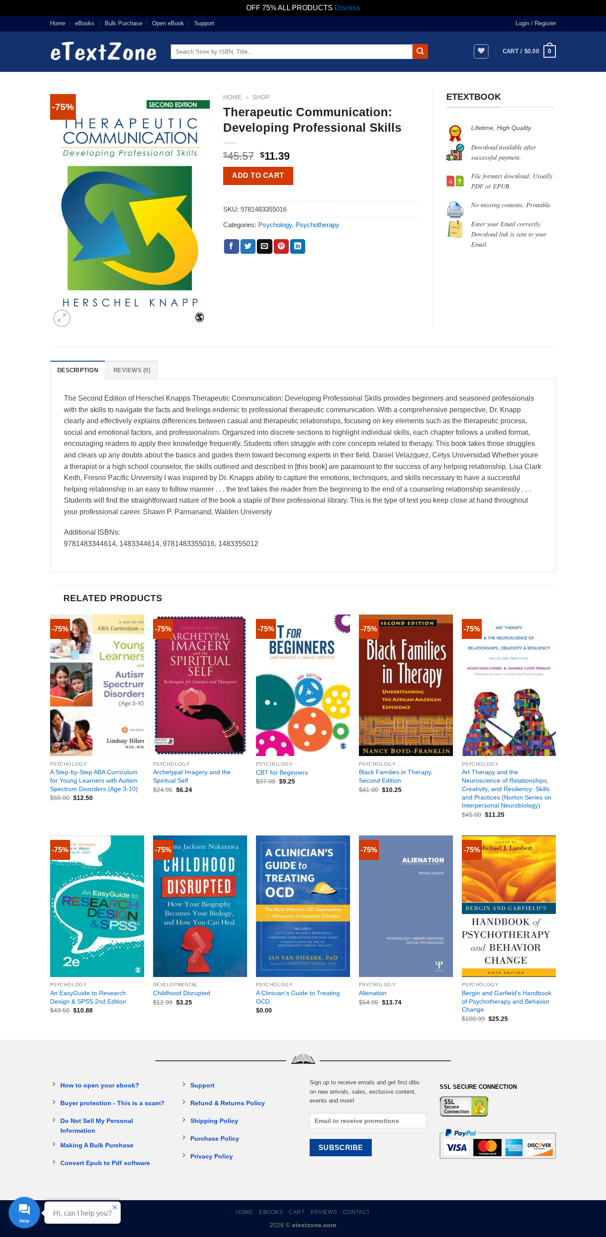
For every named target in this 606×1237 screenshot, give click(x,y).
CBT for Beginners (282, 772)
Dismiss (347, 8)
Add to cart (258, 175)
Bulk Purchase (123, 23)
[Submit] (420, 51)
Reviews (324, 1212)
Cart (296, 1212)
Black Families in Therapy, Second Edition (396, 776)
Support (204, 23)
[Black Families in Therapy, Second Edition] (406, 685)
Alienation (372, 993)
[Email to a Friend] (264, 246)
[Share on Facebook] (231, 246)
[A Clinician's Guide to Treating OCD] (303, 906)
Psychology (275, 224)
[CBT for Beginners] (303, 685)
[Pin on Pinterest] (281, 246)
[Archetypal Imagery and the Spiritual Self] (200, 685)
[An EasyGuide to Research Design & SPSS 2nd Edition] (97, 906)
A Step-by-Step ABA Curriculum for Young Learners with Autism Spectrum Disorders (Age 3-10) (94, 780)
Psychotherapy (317, 224)
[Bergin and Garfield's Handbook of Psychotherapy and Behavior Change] (509, 906)
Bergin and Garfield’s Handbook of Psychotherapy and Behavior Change (506, 1001)
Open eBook (168, 23)
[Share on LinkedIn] (297, 246)
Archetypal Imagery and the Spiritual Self (192, 776)
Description (77, 370)
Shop (261, 97)
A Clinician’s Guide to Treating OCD (298, 997)
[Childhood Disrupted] (200, 906)
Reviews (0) (132, 370)
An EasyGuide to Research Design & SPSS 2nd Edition (88, 997)
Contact (356, 1212)
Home (57, 23)
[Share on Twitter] (248, 246)
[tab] (77, 370)
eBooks (84, 23)
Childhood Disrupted (181, 993)
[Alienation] (406, 906)
